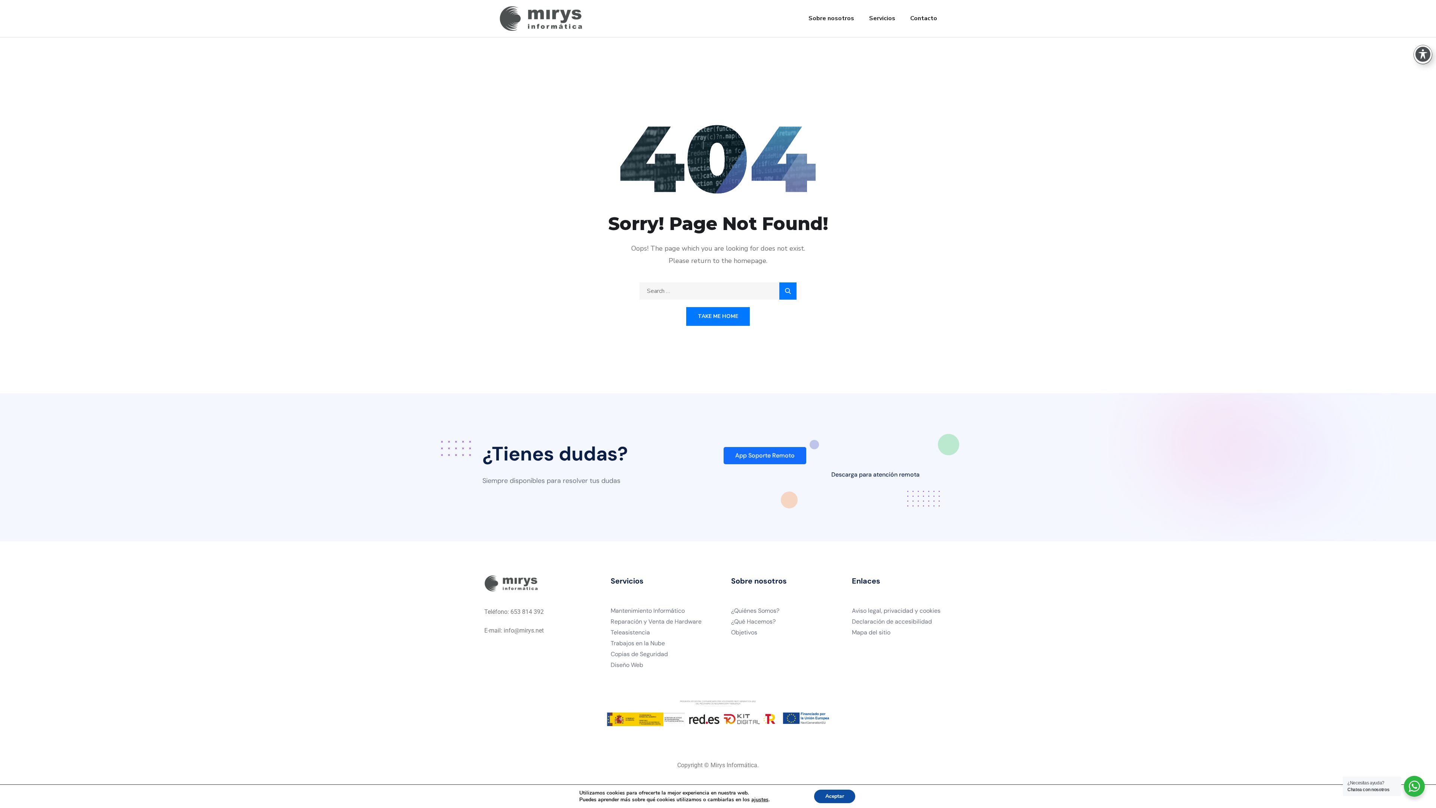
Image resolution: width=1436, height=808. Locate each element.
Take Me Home (718, 316)
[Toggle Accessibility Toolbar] (1423, 54)
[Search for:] (718, 291)
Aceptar (834, 796)
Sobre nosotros (831, 18)
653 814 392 (527, 611)
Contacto (923, 18)
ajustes (759, 799)
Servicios (882, 18)
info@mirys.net (524, 630)
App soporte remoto (765, 455)
